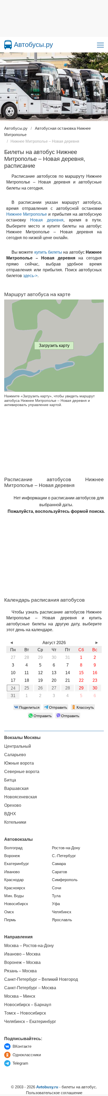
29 (81, 688)
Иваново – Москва (22, 954)
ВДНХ (10, 814)
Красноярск (14, 888)
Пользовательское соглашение (54, 1092)
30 (95, 688)
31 (13, 695)
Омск (9, 912)
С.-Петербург (64, 855)
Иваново (12, 872)
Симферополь (65, 879)
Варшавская (16, 788)
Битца (10, 780)
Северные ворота (21, 771)
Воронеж (12, 855)
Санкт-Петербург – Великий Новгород (41, 979)
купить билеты (48, 252)
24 (13, 688)
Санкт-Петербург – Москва (30, 988)
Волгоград (13, 848)
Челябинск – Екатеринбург (30, 1021)
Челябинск (61, 912)
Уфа (56, 903)
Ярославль (62, 920)
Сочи (56, 888)
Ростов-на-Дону (66, 848)
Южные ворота (19, 763)
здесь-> (30, 275)
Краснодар (14, 879)
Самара (59, 863)
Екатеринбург (16, 863)
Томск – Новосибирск (25, 1013)
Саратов (59, 872)
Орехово (12, 805)
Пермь (10, 920)
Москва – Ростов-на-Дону (29, 945)
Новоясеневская (20, 797)
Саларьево (15, 754)
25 (26, 688)
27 (54, 688)
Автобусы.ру (33, 44)
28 (67, 688)
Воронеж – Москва (22, 962)
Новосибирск (16, 903)
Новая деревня (46, 220)
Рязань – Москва (20, 971)
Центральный (17, 746)
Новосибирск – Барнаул (27, 1004)
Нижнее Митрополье (26, 214)
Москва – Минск (19, 996)
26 (40, 688)
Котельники (15, 822)
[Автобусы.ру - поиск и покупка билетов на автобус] (8, 44)
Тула (56, 896)
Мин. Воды (14, 896)
